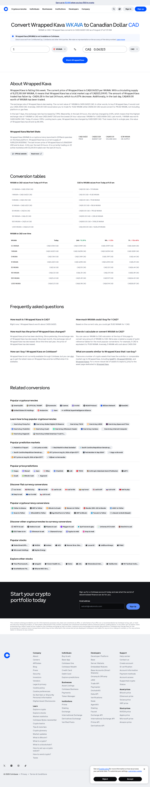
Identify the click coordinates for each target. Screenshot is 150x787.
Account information (129, 670)
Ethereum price (126, 696)
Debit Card (66, 674)
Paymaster (95, 687)
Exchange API (97, 715)
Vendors (36, 681)
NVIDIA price (125, 711)
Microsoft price (126, 719)
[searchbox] (134, 49)
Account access (126, 677)
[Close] (144, 769)
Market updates (40, 734)
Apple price (125, 715)
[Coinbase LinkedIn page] (11, 765)
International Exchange (72, 715)
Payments (66, 693)
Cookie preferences (41, 691)
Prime (64, 704)
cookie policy (104, 769)
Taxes (35, 758)
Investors (37, 677)
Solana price (125, 700)
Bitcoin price (125, 693)
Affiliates (37, 663)
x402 (93, 680)
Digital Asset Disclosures (44, 701)
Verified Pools (68, 722)
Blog (35, 667)
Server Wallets (97, 663)
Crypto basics (39, 723)
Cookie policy (39, 688)
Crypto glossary (40, 730)
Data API (94, 694)
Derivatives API (97, 726)
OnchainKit (95, 690)
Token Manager (68, 696)
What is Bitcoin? (40, 737)
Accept (130, 779)
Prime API (95, 722)
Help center (125, 656)
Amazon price (126, 722)
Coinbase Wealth (69, 667)
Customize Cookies (135, 771)
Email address (84, 601)
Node (93, 701)
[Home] (6, 9)
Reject (105, 779)
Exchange (66, 711)
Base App (66, 660)
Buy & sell (66, 656)
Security (36, 674)
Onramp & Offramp (99, 676)
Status (123, 684)
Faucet (94, 711)
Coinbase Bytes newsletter (45, 720)
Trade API (95, 683)
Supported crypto (127, 681)
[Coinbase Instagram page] (18, 765)
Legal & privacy (39, 684)
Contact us (124, 660)
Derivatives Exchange (71, 719)
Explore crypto (39, 709)
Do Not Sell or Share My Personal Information (43, 696)
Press (35, 670)
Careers (36, 660)
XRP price (124, 703)
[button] (34, 9)
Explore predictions (70, 677)
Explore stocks (39, 713)
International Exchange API (103, 719)
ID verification (126, 667)
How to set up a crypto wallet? (43, 749)
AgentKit (95, 704)
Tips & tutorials (40, 727)
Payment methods (128, 674)
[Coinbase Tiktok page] (25, 765)
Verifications (96, 697)
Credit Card (67, 670)
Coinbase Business (70, 689)
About (35, 656)
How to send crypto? (42, 754)
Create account (126, 663)
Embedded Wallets (99, 667)
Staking (65, 708)
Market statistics (40, 716)
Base (93, 660)
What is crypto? (40, 741)
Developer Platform (99, 656)
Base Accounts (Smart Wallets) (100, 671)
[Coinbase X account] (4, 765)
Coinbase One (68, 663)
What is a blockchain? (42, 744)
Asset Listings (68, 686)
